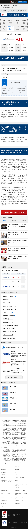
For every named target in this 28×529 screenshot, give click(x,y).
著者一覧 (3, 477)
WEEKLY (14, 220)
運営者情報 (3, 469)
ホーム (2, 466)
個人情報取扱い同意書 (19, 500)
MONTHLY (23, 220)
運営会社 (17, 469)
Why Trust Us (4, 487)
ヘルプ (2, 506)
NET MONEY (4, 503)
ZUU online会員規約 (5, 490)
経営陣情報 (3, 472)
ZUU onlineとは (18, 466)
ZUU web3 (17, 503)
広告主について (4, 484)
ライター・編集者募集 (19, 477)
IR (15, 472)
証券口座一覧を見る (13, 377)
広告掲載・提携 (4, 474)
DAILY (4, 220)
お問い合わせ (18, 474)
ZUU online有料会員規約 (20, 490)
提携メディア (18, 480)
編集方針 (17, 487)
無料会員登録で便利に (22, 1)
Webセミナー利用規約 (5, 493)
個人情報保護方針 (4, 500)
